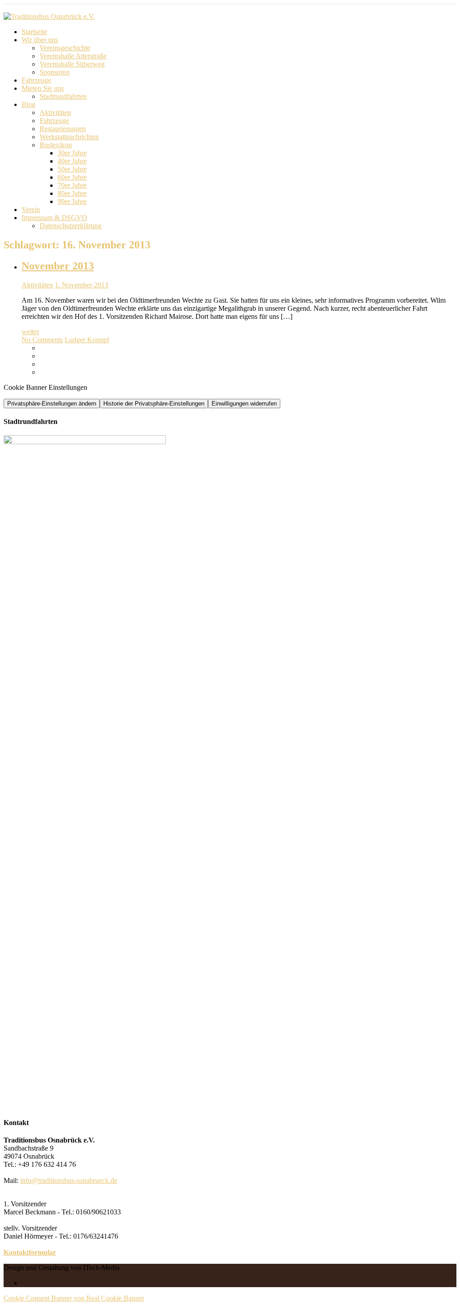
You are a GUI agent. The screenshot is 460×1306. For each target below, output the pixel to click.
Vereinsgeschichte (65, 48)
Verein (31, 209)
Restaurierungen (63, 128)
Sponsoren (55, 72)
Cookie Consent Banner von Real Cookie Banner (74, 1298)
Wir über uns (40, 40)
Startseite (34, 31)
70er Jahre (72, 185)
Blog (28, 104)
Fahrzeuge (36, 80)
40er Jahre (72, 161)
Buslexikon (56, 145)
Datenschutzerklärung (71, 225)
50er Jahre (72, 169)
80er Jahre (72, 193)
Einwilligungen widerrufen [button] (244, 403)
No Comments (42, 340)
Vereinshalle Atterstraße (73, 56)
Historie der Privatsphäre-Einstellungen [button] (153, 403)
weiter (30, 331)
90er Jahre (72, 201)
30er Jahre (72, 153)
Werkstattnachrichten (69, 137)
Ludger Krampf (87, 340)
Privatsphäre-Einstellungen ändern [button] (51, 403)
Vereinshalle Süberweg (72, 64)
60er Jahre (72, 177)
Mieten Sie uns (43, 88)
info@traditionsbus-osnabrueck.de (68, 1180)
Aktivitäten (55, 112)
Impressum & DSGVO (54, 217)
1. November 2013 (81, 285)
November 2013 (58, 266)
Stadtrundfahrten (63, 96)
